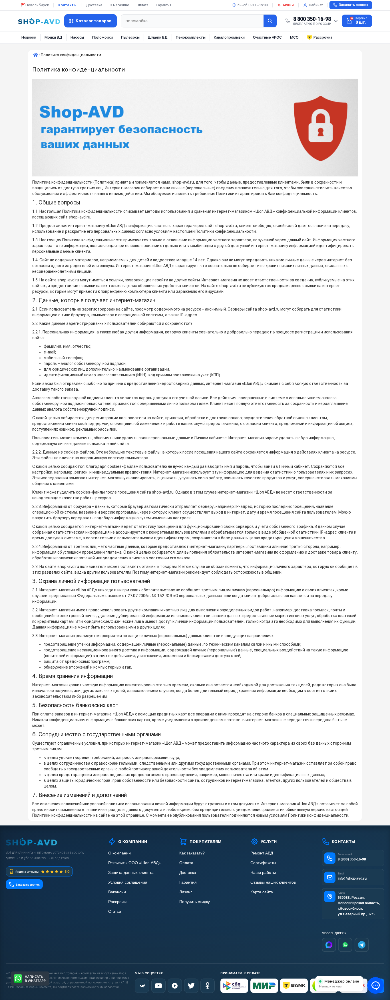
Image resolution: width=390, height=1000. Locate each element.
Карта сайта (261, 892)
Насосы (77, 37)
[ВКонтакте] (142, 986)
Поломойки (102, 37)
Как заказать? (192, 853)
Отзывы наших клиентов (273, 882)
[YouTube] (158, 986)
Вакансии (117, 892)
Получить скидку (194, 902)
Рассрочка (322, 37)
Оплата (142, 5)
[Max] (329, 945)
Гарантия (164, 5)
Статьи (114, 911)
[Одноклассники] (207, 986)
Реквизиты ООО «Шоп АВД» (134, 863)
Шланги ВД (158, 37)
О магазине (119, 5)
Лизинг (185, 892)
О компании (119, 853)
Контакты (67, 5)
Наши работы (263, 872)
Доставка (94, 5)
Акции (288, 5)
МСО (294, 37)
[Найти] (270, 21)
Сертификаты (263, 863)
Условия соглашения (127, 882)
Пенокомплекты (191, 37)
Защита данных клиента (131, 872)
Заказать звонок (353, 5)
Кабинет (316, 5)
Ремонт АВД (261, 853)
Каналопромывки (229, 37)
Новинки (28, 37)
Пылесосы (130, 37)
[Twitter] (191, 986)
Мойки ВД (53, 37)
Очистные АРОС (267, 37)
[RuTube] (175, 986)
